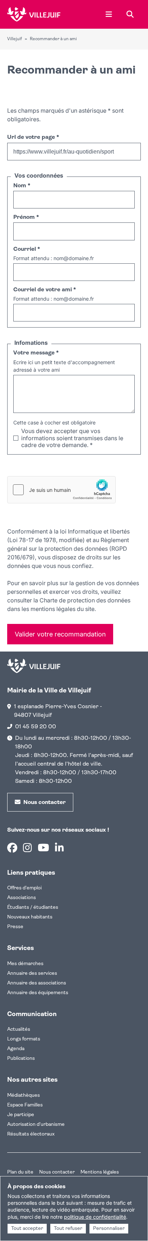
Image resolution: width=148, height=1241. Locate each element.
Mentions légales (99, 1172)
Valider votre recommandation (60, 634)
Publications (21, 1058)
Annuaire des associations (36, 983)
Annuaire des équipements (37, 993)
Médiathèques (23, 1095)
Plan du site (20, 1172)
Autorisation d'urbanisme (36, 1124)
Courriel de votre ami (44, 290)
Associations (21, 898)
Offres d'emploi (24, 888)
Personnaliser (109, 1228)
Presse (15, 927)
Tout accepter (27, 1228)
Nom (21, 186)
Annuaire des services (32, 973)
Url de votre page (33, 137)
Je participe (20, 1115)
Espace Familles (25, 1105)
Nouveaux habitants (29, 917)
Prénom (26, 217)
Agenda (15, 1049)
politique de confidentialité (95, 1217)
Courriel (26, 249)
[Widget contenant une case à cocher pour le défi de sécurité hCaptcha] (61, 489)
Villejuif (14, 39)
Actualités (18, 1029)
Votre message (36, 353)
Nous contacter (57, 1172)
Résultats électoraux (31, 1134)
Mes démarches (25, 964)
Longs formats (23, 1039)
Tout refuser (68, 1228)
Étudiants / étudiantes (32, 907)
